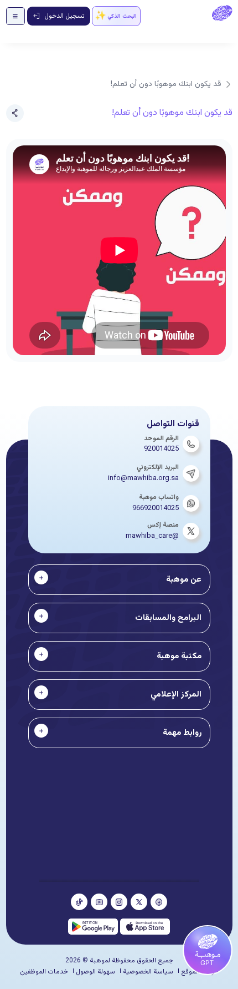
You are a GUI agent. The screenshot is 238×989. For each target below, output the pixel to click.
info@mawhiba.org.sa (143, 478)
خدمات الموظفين (44, 972)
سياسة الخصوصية (148, 972)
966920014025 (155, 508)
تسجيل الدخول (64, 16)
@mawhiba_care (152, 536)
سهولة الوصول (95, 972)
